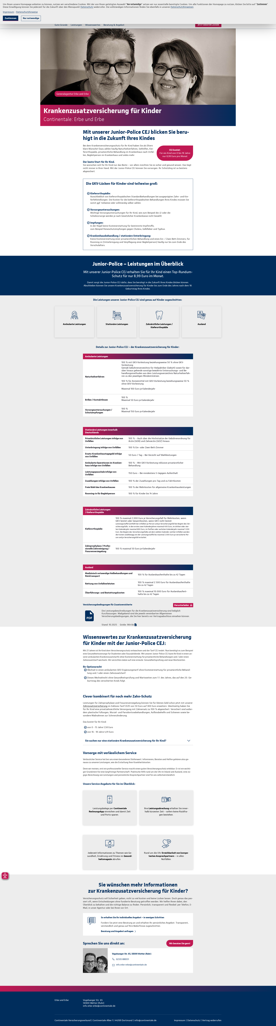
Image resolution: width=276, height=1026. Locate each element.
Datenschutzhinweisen (182, 7)
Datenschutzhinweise (27, 12)
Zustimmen (10, 18)
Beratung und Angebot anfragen (117, 931)
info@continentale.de (145, 1020)
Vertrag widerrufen (211, 1020)
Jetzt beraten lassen (208, 25)
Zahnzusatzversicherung (95, 706)
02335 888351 (122, 959)
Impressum (8, 12)
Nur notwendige (31, 18)
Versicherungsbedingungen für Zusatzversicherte (107, 604)
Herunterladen (181, 605)
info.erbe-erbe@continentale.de (131, 964)
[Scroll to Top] (261, 504)
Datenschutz (86, 7)
